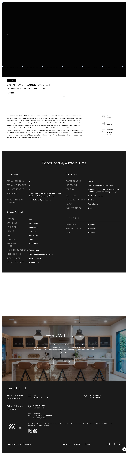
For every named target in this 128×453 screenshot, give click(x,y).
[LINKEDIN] (119, 444)
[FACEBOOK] (109, 444)
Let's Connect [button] (64, 362)
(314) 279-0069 (94, 397)
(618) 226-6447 (38, 408)
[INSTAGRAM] (114, 444)
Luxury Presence (24, 444)
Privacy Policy (84, 444)
